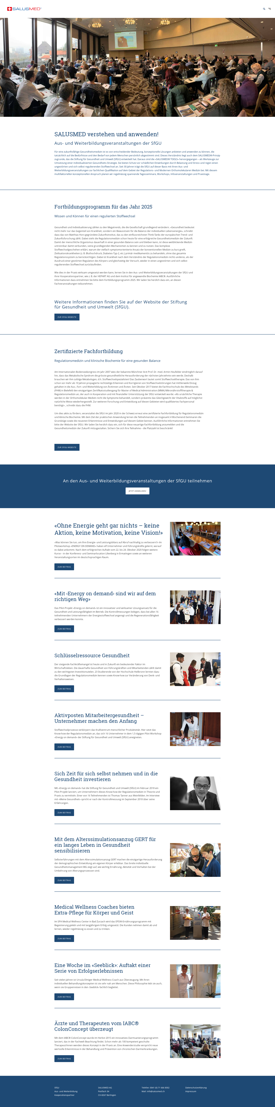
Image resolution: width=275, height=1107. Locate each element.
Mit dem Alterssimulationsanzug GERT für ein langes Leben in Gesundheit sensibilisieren (105, 845)
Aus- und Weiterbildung (65, 1091)
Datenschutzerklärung (196, 1087)
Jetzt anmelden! (137, 491)
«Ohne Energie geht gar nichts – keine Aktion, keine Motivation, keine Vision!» (108, 529)
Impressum (190, 1091)
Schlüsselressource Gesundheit (92, 655)
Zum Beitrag (64, 567)
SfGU (56, 1087)
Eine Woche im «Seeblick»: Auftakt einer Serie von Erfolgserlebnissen (102, 968)
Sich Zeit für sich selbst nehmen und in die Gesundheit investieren (106, 776)
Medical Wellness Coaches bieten (94, 906)
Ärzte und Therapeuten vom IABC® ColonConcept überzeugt (96, 1026)
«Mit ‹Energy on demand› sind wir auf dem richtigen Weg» (105, 596)
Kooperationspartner (64, 1095)
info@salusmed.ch (156, 1091)
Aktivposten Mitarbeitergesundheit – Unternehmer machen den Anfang (99, 718)
